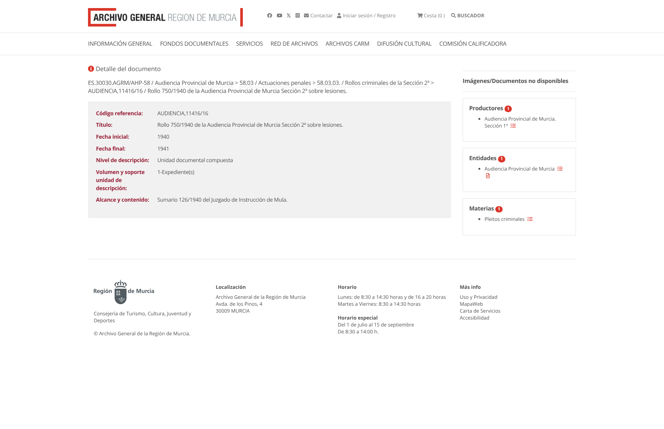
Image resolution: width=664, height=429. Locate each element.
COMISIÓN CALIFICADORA (472, 44)
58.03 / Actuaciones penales (275, 83)
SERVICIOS (249, 44)
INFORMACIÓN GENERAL (120, 44)
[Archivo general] (165, 15)
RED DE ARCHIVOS (294, 44)
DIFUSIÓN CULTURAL (404, 44)
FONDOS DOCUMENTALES (194, 44)
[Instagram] (298, 15)
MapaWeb (471, 303)
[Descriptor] (488, 175)
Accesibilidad (475, 317)
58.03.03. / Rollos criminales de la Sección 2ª (373, 83)
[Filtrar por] (513, 125)
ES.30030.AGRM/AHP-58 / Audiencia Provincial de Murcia (161, 83)
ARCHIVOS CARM (347, 44)
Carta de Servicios (480, 310)
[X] (289, 15)
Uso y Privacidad (479, 296)
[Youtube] (280, 15)
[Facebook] (270, 15)
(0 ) (434, 15)
